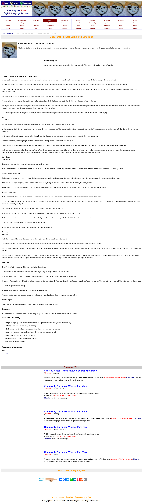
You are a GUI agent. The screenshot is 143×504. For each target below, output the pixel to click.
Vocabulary (107, 20)
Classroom (8, 20)
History (36, 28)
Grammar (50, 20)
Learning (64, 25)
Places (93, 25)
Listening (92, 20)
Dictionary (93, 28)
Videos (135, 20)
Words (78, 23)
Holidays (8, 25)
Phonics (50, 23)
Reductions (36, 20)
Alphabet (106, 23)
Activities (121, 20)
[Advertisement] (71, 489)
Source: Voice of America (8, 354)
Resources (107, 28)
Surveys (121, 23)
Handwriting (92, 23)
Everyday (36, 25)
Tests (134, 23)
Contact (135, 28)
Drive (50, 28)
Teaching (78, 28)
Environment (50, 25)
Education (64, 28)
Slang (22, 23)
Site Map (87, 497)
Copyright (69, 497)
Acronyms (36, 23)
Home (3, 33)
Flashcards (107, 25)
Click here (130, 378)
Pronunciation (22, 20)
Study (120, 25)
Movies (22, 25)
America (22, 28)
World (8, 28)
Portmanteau (64, 23)
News (78, 25)
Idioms (8, 23)
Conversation (64, 20)
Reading (78, 20)
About (121, 28)
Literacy (135, 25)
